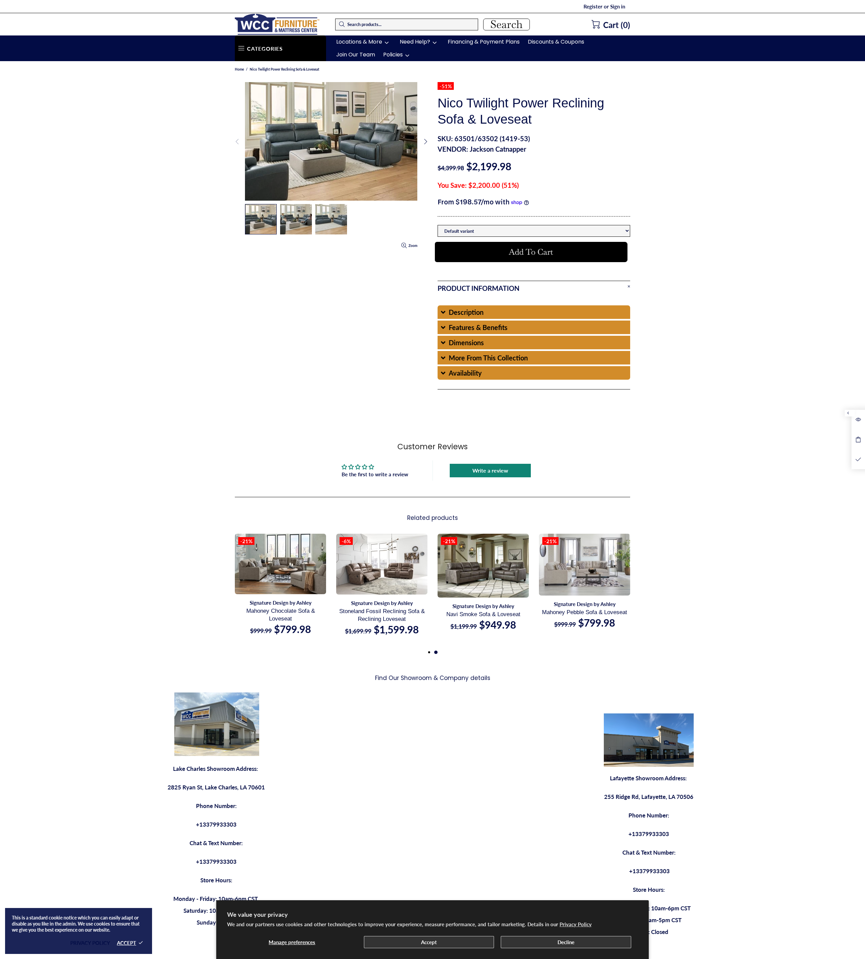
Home (239, 69)
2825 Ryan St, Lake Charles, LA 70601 (216, 787)
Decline (566, 942)
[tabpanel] (483, 588)
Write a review (490, 470)
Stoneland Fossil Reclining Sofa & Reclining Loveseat (382, 615)
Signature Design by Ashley (281, 603)
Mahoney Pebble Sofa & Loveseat (584, 612)
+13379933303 (216, 824)
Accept (429, 942)
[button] (534, 312)
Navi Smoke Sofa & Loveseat (483, 614)
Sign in (617, 6)
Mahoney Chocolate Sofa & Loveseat (280, 615)
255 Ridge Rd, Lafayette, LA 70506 (648, 796)
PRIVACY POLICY (90, 943)
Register (593, 6)
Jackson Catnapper (498, 149)
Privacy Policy (576, 924)
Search (506, 24)
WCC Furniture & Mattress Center (277, 24)
